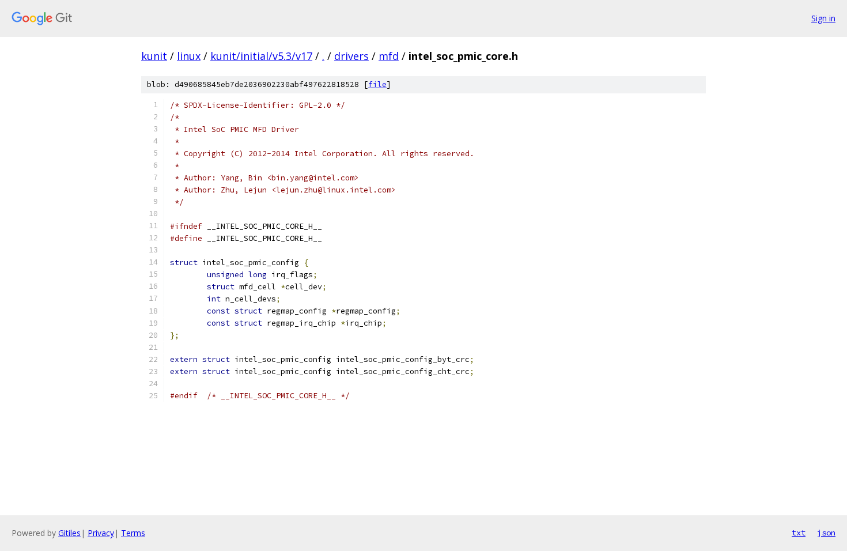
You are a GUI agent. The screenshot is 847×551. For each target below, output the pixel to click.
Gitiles (69, 532)
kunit (154, 56)
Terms (133, 532)
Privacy (101, 532)
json (826, 532)
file (377, 84)
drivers (351, 56)
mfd (389, 56)
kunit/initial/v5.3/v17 (261, 56)
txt (799, 532)
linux (189, 56)
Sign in (823, 18)
